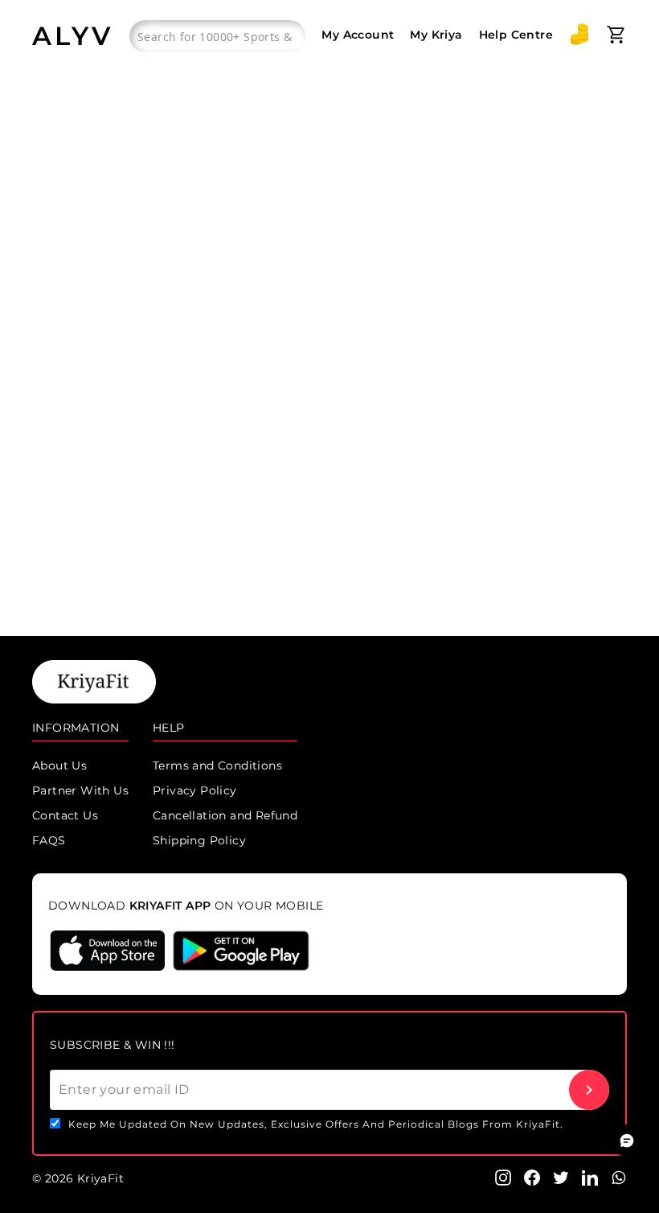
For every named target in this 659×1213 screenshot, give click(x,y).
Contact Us (65, 815)
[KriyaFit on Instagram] (503, 1177)
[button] (579, 34)
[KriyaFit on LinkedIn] (590, 1177)
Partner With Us (80, 790)
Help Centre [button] (516, 34)
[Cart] (616, 34)
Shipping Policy (199, 840)
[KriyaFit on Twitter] (561, 1177)
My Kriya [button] (436, 34)
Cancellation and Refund (225, 815)
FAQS (49, 840)
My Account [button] (357, 34)
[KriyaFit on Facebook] (532, 1177)
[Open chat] (627, 1140)
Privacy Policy (195, 790)
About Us (59, 765)
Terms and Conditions (217, 765)
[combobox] (217, 36)
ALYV (72, 36)
